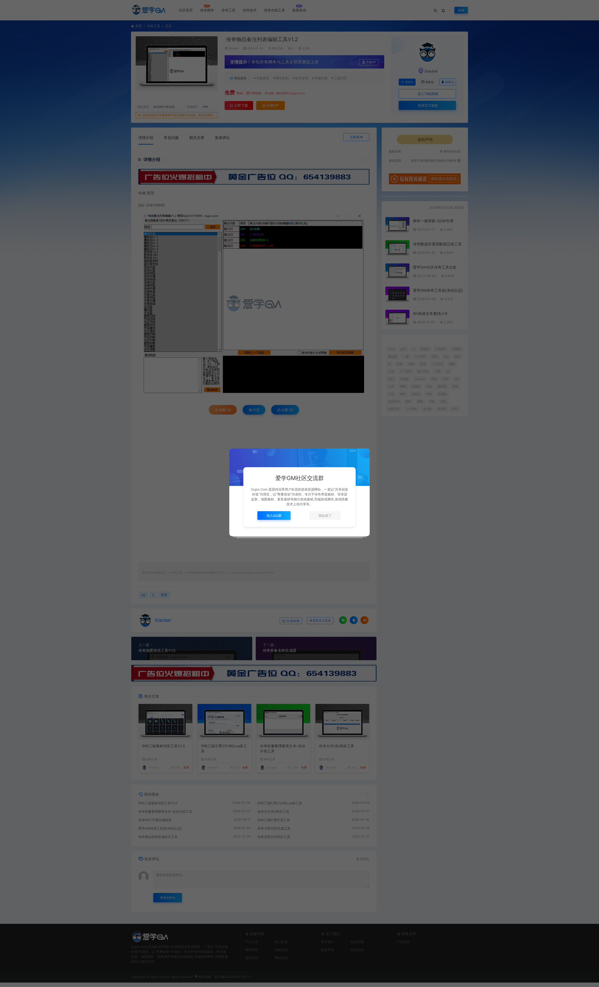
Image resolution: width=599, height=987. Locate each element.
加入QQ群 (274, 515)
